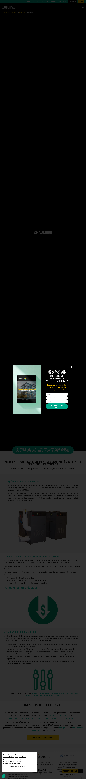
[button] (70, 367)
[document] (43, 389)
